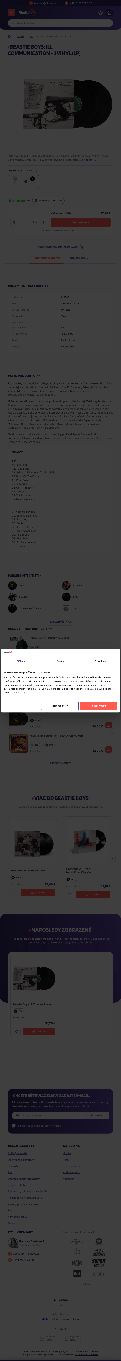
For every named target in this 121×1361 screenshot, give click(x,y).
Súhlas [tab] (21, 661)
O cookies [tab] (100, 661)
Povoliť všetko (99, 706)
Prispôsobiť (58, 706)
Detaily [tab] (60, 661)
